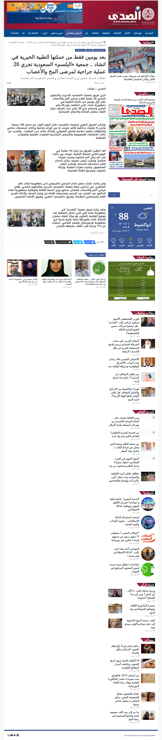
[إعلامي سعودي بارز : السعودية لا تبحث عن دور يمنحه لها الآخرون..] (22, 268)
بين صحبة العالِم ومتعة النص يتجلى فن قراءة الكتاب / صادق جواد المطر (124, 447)
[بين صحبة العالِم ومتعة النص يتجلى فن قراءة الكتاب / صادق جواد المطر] (148, 447)
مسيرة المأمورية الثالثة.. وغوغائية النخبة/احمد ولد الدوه (142, 609)
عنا (23, 33)
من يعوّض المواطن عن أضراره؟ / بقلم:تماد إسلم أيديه (126, 377)
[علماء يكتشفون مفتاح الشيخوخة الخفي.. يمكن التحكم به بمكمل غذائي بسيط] (148, 696)
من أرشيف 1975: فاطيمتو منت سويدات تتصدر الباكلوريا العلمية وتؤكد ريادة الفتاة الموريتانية (123, 681)
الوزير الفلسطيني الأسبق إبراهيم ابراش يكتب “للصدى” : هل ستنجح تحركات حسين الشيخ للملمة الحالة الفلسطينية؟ (123, 326)
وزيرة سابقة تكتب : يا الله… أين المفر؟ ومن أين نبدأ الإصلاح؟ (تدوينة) (140, 594)
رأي (86, 33)
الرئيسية (149, 33)
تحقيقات (106, 33)
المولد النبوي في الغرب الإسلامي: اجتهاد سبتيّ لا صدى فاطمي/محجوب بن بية (124, 462)
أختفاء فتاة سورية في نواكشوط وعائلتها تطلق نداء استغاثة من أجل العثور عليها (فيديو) (57, 281)
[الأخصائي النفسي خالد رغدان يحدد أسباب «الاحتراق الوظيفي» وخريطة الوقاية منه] (148, 362)
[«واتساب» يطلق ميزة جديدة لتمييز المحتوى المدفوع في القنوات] (148, 570)
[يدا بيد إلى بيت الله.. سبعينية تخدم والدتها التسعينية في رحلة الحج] (148, 715)
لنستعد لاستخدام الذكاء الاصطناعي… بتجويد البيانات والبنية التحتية (124, 520)
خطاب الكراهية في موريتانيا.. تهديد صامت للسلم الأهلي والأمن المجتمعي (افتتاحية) (132, 77)
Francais (15, 33)
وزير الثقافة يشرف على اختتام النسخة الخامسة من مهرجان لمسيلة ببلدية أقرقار (124, 421)
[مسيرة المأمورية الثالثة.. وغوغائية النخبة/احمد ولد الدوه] (115, 608)
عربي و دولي (57, 33)
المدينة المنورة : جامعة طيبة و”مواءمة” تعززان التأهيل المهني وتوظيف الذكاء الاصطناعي (124, 504)
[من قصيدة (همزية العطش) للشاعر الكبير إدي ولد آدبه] (148, 435)
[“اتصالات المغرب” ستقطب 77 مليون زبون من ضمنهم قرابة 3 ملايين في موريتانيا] (148, 538)
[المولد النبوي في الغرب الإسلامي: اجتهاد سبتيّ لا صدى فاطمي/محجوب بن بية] (148, 461)
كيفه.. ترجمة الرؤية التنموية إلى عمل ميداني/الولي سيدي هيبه (140, 624)
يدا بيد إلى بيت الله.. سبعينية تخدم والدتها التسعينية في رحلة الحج (124, 715)
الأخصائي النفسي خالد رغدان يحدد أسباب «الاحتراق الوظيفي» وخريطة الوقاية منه (123, 362)
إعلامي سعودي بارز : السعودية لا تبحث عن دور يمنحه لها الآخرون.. (23, 280)
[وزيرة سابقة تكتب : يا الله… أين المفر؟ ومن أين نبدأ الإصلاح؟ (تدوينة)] (115, 593)
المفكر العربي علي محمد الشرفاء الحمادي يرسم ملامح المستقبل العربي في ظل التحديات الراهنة (123, 346)
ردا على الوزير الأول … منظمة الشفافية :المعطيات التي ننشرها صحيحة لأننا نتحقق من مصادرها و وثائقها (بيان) (90, 281)
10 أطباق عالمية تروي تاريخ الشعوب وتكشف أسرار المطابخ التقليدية (124, 664)
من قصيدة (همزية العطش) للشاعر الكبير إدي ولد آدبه (125, 434)
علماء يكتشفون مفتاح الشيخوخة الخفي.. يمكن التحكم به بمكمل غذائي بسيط (126, 699)
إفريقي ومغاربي (73, 33)
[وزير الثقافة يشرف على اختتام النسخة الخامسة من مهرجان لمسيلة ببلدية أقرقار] (148, 420)
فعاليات (95, 33)
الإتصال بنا (33, 33)
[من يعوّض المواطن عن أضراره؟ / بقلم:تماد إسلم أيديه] (148, 377)
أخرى (45, 33)
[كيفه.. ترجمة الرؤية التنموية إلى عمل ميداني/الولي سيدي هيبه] (115, 623)
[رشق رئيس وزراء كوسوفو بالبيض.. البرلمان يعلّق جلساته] (148, 648)
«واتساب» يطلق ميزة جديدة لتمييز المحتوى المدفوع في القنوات (124, 568)
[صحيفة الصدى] (131, 15)
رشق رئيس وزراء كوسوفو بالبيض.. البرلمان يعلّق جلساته (125, 649)
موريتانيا (138, 33)
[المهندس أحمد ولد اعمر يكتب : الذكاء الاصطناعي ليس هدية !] (148, 554)
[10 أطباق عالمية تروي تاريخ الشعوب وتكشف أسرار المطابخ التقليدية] (148, 663)
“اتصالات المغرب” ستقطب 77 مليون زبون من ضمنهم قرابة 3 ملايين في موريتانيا (125, 536)
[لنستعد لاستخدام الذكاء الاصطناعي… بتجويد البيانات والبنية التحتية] (148, 522)
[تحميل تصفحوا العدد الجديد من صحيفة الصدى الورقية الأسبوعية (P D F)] (131, 169)
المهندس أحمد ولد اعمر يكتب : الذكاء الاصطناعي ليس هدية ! (126, 552)
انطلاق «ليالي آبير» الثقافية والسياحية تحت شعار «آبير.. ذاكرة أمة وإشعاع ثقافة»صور (124, 477)
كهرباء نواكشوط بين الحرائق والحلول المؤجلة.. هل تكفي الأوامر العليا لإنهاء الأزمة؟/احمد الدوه (124, 394)
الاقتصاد (117, 33)
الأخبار (127, 33)
